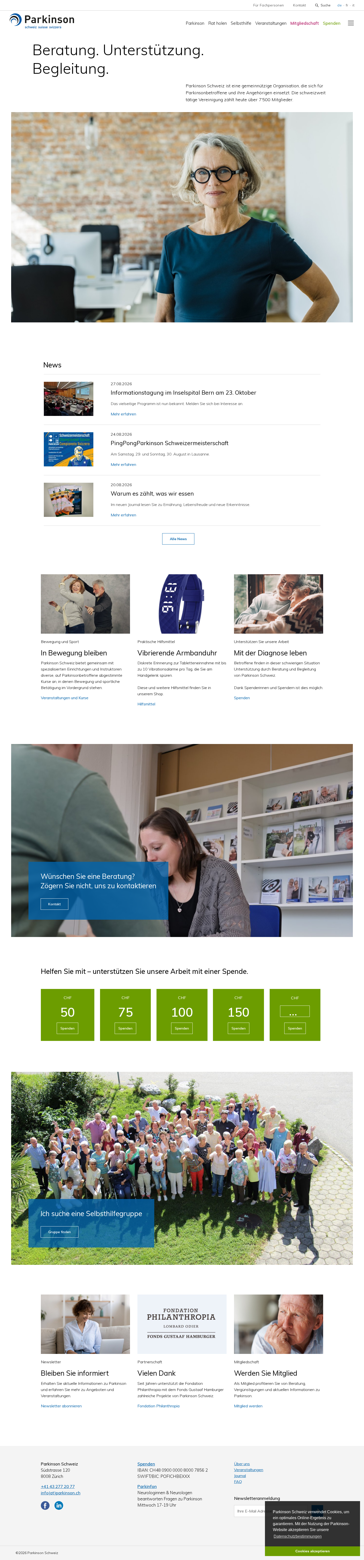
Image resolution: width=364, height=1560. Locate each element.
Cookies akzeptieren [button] (312, 1551)
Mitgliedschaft (304, 23)
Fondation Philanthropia (158, 1405)
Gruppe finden (59, 1232)
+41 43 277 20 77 (58, 1486)
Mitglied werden (248, 1405)
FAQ (238, 1481)
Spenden (331, 23)
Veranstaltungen (270, 23)
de (339, 5)
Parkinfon (147, 1486)
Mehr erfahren (123, 413)
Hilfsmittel (146, 703)
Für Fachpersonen (268, 5)
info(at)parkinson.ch (60, 1492)
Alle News (178, 539)
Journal (240, 1475)
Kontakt (299, 5)
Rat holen (217, 23)
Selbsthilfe (241, 23)
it (353, 5)
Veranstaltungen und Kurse (64, 697)
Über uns (242, 1463)
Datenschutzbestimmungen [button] (298, 1536)
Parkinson (195, 23)
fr (347, 5)
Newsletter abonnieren (61, 1405)
